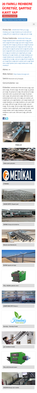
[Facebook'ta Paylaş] (4, 118)
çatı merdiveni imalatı (9, 347)
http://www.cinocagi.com (21, 74)
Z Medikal (6, 184)
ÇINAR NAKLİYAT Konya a (10, 306)
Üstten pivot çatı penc (9, 163)
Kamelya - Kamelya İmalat (10, 326)
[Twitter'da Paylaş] (7, 118)
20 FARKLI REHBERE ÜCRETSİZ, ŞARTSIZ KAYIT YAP (17, 8)
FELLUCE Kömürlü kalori (10, 367)
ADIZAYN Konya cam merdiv (11, 387)
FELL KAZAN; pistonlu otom (11, 285)
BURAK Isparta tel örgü (9, 265)
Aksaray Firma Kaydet (10, 16)
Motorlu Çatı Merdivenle (9, 245)
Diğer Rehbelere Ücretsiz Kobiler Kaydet (15, 20)
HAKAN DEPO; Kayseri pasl (10, 204)
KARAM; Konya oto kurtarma (11, 224)
